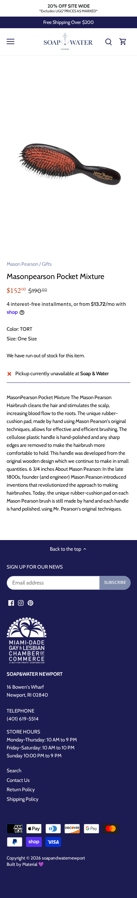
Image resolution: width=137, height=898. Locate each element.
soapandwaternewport (63, 858)
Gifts (47, 264)
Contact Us (18, 780)
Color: (13, 329)
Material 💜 (33, 864)
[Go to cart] (123, 42)
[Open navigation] (10, 41)
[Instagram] (21, 602)
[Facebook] (11, 602)
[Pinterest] (30, 602)
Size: (12, 339)
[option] (68, 159)
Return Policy (21, 790)
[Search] (108, 42)
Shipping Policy (23, 799)
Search (14, 771)
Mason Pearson (22, 264)
